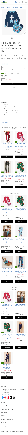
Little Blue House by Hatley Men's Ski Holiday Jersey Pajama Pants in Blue (7, 240)
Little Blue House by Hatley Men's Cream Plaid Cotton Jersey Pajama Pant (7, 175)
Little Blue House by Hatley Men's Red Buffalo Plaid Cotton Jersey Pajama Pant (7, 145)
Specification (4, 122)
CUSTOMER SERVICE (7, 409)
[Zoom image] (25, 33)
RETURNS (4, 412)
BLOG (3, 402)
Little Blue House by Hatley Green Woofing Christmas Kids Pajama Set (20, 176)
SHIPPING (4, 422)
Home (2, 7)
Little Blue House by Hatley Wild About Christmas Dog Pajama (7, 270)
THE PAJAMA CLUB (6, 426)
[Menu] (26, 2)
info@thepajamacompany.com (10, 394)
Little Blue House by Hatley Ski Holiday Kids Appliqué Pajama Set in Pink (20, 145)
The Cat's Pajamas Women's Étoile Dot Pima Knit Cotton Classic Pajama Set (7, 366)
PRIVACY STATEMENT (7, 419)
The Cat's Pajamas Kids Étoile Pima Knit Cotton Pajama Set (20, 336)
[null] (12, 38)
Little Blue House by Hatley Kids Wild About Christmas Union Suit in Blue (20, 240)
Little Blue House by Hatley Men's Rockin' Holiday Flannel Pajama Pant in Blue (20, 270)
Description (4, 102)
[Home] (3, 2)
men (2, 61)
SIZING (3, 416)
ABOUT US (4, 405)
